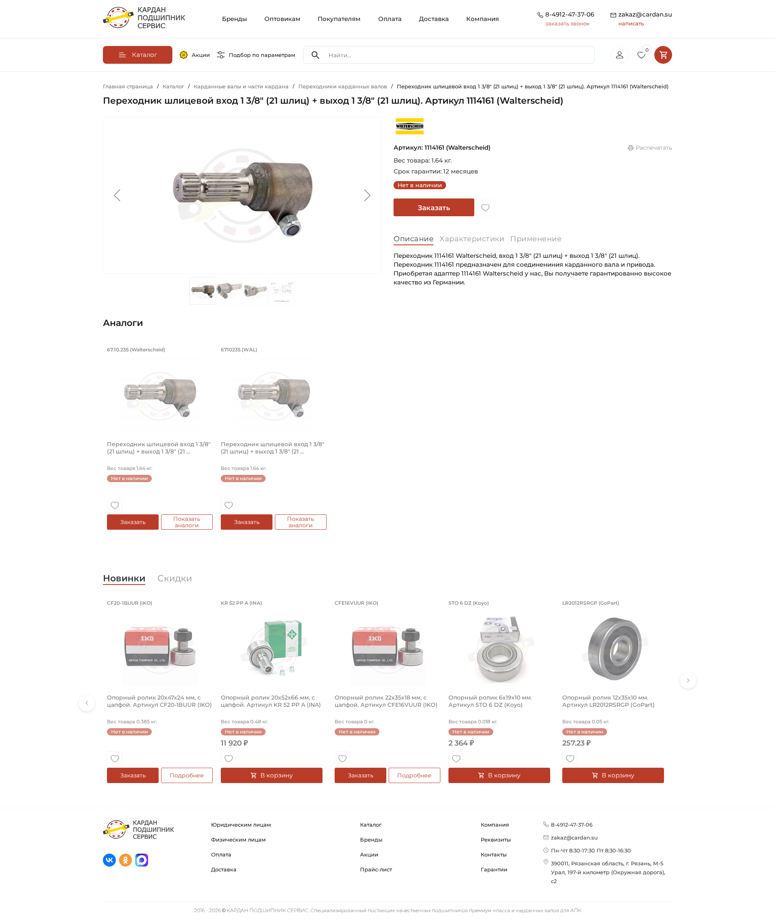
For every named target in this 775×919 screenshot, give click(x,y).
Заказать (434, 208)
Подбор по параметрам (262, 55)
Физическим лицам (238, 839)
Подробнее (187, 775)
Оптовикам (282, 19)
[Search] (316, 55)
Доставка (434, 19)
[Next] (688, 681)
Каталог (370, 824)
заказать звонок (567, 23)
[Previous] (87, 703)
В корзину (276, 775)
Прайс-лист (376, 869)
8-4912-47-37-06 (569, 14)
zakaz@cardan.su (645, 18)
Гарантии (494, 869)
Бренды (234, 19)
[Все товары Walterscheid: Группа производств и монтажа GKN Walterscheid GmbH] (410, 126)
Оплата (390, 19)
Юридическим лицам (241, 824)
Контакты (494, 854)
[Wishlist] (485, 207)
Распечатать (654, 147)
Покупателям (339, 19)
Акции (201, 55)
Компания (482, 19)
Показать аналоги (186, 522)
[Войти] (619, 55)
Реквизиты (496, 839)
